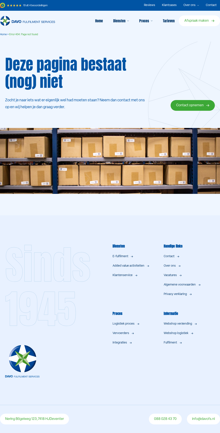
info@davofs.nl (203, 419)
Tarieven (169, 20)
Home (99, 20)
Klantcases (169, 5)
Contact (211, 5)
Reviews (149, 5)
